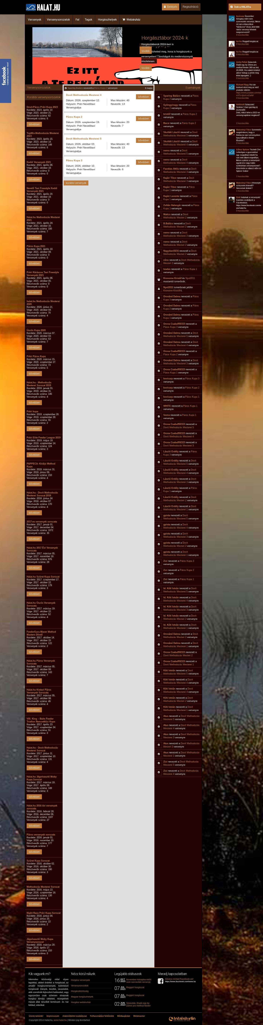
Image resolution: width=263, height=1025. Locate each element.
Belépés (171, 6)
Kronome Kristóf (171, 290)
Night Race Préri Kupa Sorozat (43, 913)
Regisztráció (190, 6)
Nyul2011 (190, 278)
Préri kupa (32, 411)
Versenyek (34, 19)
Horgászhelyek (107, 19)
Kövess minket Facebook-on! (182, 980)
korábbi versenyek (76, 183)
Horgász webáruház (81, 1002)
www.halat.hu (60, 1020)
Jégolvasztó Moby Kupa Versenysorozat (40, 940)
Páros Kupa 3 (74, 160)
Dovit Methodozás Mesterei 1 (178, 664)
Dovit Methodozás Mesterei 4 (83, 95)
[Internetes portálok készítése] (182, 1021)
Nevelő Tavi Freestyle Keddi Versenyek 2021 (42, 189)
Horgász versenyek (80, 980)
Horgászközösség (80, 991)
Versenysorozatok (58, 19)
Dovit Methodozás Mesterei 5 (83, 138)
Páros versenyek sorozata (41, 834)
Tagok (88, 19)
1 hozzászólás (242, 176)
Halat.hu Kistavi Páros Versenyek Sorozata (39, 691)
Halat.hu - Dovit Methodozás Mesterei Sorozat (42, 749)
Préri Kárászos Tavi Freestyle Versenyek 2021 (43, 274)
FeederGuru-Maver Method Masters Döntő (41, 633)
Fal (77, 19)
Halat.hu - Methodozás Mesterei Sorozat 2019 (39, 384)
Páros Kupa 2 (100, 88)
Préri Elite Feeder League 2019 (43, 437)
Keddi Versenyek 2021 (39, 162)
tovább (146, 68)
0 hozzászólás (242, 35)
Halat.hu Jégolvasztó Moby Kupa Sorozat (42, 778)
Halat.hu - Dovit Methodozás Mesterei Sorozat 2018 (42, 494)
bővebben (34, 124)
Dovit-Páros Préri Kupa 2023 (42, 107)
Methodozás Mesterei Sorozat (43, 886)
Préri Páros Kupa (36, 356)
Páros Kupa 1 (190, 269)
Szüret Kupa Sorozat (38, 860)
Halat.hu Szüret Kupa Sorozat (43, 576)
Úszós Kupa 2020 (36, 330)
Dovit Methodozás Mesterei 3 (178, 445)
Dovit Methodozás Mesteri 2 (178, 655)
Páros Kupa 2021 (36, 246)
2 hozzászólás (242, 123)
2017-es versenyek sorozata (42, 521)
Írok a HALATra (242, 7)
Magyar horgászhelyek (82, 996)
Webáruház (132, 19)
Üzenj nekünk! (36, 1016)
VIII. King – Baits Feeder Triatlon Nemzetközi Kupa (41, 720)
